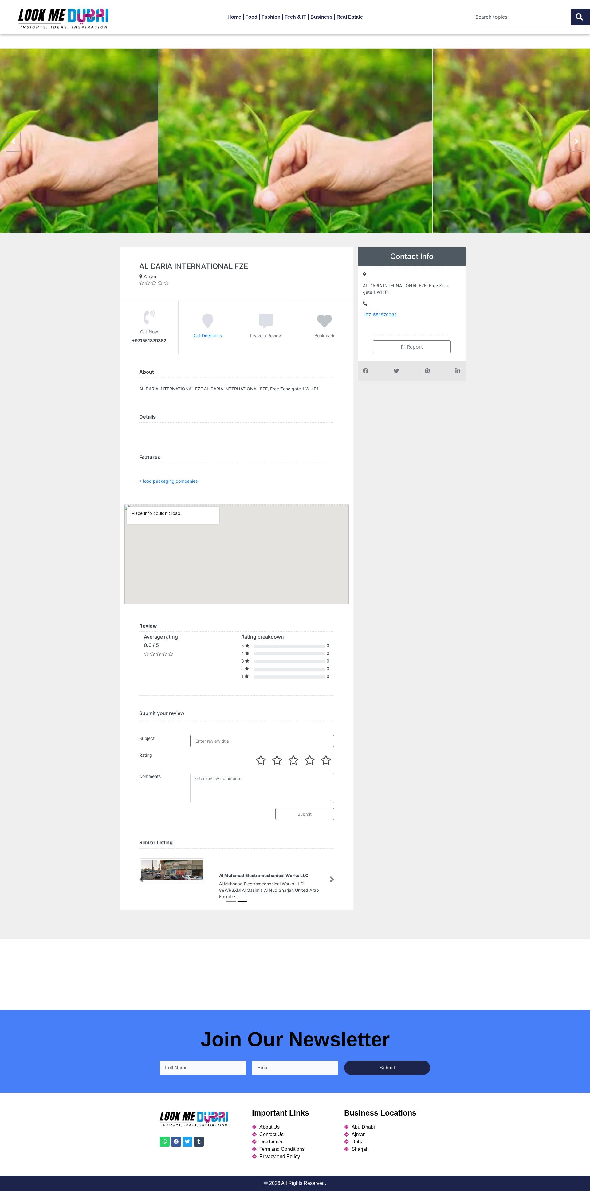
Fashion (271, 17)
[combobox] (521, 17)
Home (234, 17)
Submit (304, 814)
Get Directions (208, 335)
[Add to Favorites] (324, 325)
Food (251, 17)
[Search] (580, 17)
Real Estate (349, 17)
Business (321, 17)
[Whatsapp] (165, 1142)
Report (414, 347)
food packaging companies (170, 481)
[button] (141, 879)
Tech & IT (295, 17)
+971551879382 (380, 314)
